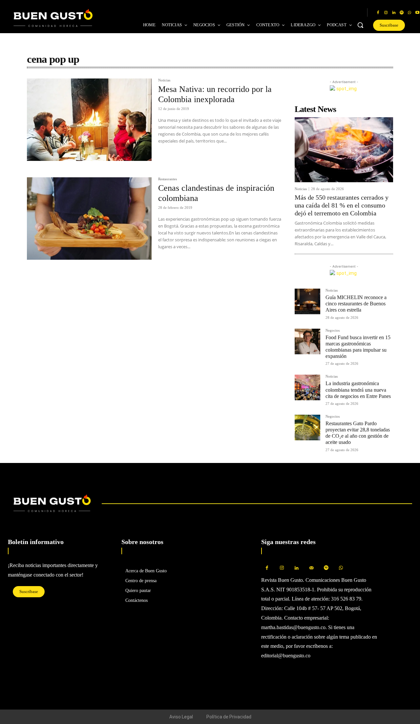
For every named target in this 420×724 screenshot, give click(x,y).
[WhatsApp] (409, 13)
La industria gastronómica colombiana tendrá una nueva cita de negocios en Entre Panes (358, 390)
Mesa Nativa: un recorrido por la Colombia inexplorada (215, 94)
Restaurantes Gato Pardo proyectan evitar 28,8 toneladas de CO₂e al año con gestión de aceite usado (358, 433)
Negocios (333, 330)
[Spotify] (402, 13)
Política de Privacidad (228, 716)
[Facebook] (378, 13)
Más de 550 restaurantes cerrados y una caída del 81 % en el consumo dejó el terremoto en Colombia (341, 205)
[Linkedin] (394, 13)
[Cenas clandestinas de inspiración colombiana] (89, 218)
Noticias (164, 80)
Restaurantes (167, 179)
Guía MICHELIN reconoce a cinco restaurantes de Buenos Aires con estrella (356, 304)
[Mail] (311, 568)
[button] (360, 25)
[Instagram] (386, 13)
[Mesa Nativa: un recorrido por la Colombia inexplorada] (89, 119)
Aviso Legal (181, 716)
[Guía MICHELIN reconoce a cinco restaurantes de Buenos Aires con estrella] (307, 301)
